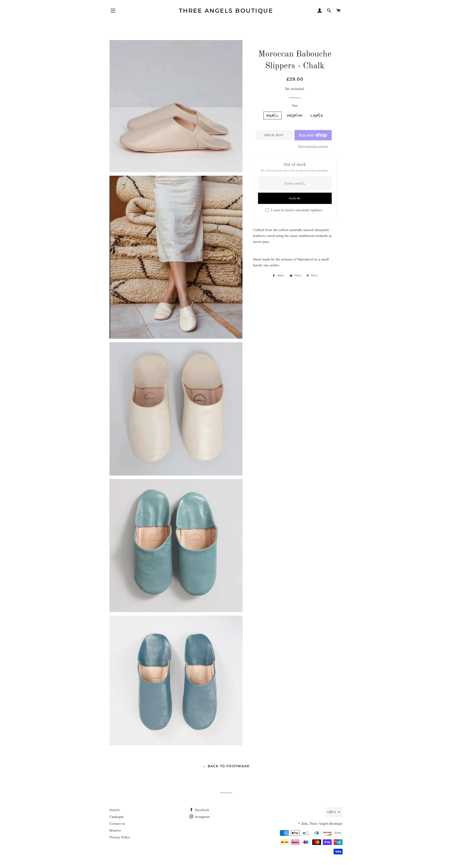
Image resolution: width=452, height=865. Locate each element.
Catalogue (116, 817)
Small (272, 115)
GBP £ (331, 812)
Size (295, 105)
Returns (115, 830)
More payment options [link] (313, 146)
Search (114, 810)
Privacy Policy (119, 837)
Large (317, 115)
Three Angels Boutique (226, 10)
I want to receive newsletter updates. (297, 210)
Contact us (117, 823)
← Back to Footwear (226, 766)
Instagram (202, 817)
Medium (295, 115)
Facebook (201, 810)
